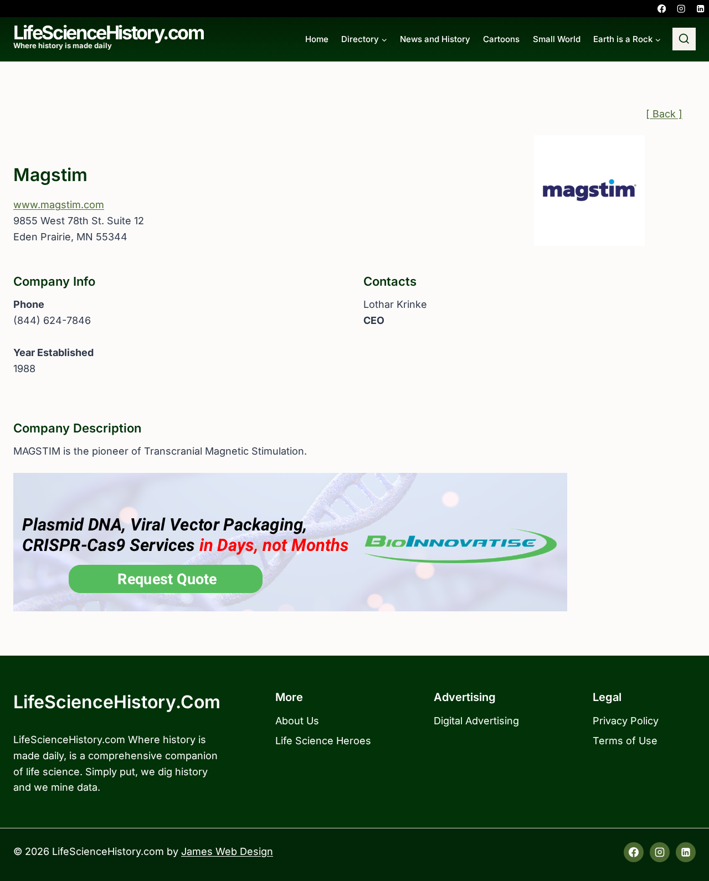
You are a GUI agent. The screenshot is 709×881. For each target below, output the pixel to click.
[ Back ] (664, 114)
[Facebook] (661, 8)
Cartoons (501, 39)
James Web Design (227, 851)
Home (316, 39)
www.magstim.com (58, 204)
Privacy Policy (626, 721)
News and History (435, 39)
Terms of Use (625, 740)
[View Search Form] (684, 39)
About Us (297, 721)
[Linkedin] (700, 8)
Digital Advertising (476, 721)
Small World (556, 39)
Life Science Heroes (323, 740)
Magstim (50, 175)
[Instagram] (681, 8)
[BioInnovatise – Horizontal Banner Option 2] (354, 542)
